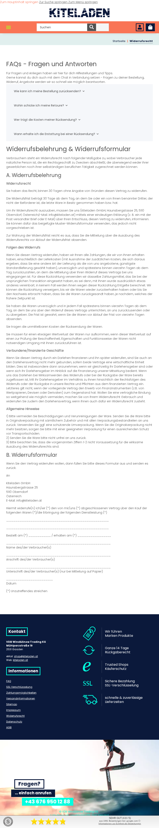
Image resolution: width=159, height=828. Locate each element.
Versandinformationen (20, 698)
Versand (103, 815)
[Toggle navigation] (8, 27)
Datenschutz (14, 721)
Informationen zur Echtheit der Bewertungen (120, 823)
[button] (139, 27)
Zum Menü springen (83, 2)
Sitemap (11, 704)
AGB (9, 727)
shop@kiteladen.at (26, 656)
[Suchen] (91, 27)
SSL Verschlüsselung (19, 687)
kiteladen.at (20, 660)
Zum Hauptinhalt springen (19, 2)
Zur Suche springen (53, 2)
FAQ (8, 681)
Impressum (13, 710)
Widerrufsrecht (15, 716)
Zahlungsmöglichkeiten (21, 692)
